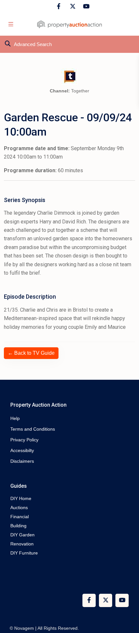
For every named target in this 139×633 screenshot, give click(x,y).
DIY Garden (22, 534)
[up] (128, 602)
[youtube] (85, 6)
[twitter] (72, 6)
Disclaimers (22, 461)
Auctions (19, 507)
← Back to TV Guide (31, 353)
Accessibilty (22, 450)
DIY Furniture (24, 552)
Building (18, 525)
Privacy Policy (24, 439)
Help (15, 418)
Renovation (22, 543)
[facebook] (58, 6)
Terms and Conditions (32, 429)
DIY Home (20, 498)
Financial (19, 516)
